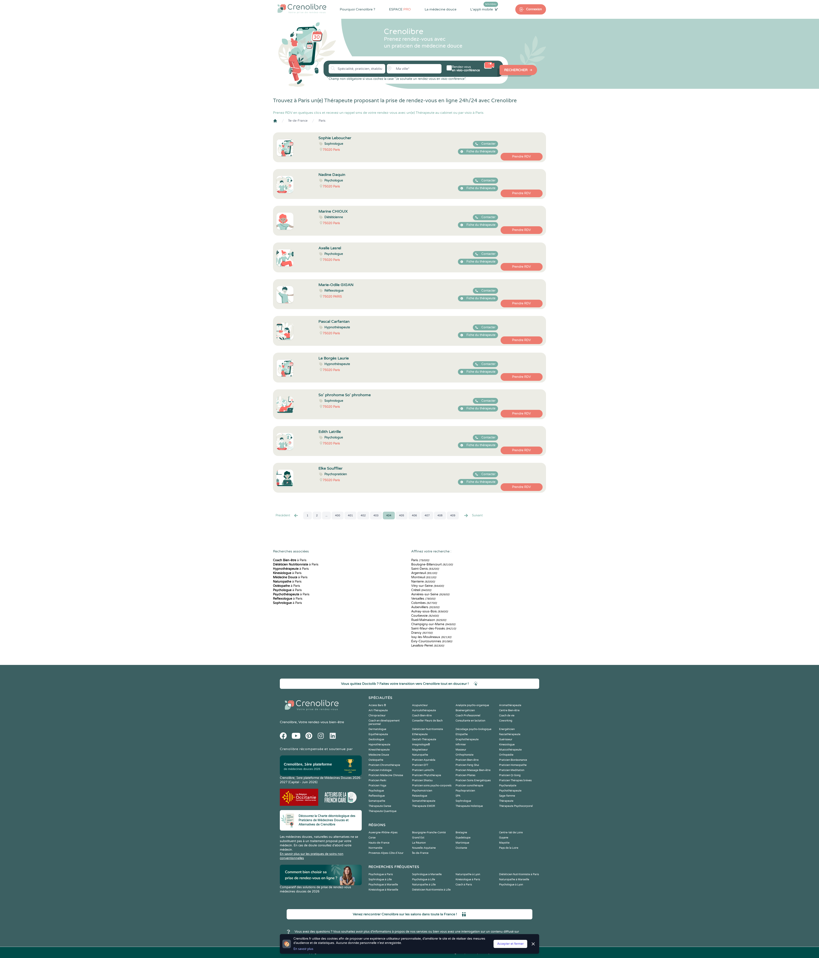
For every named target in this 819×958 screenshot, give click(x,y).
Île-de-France (298, 121)
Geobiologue (376, 739)
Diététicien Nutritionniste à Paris (519, 874)
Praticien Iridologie (380, 770)
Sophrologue (463, 800)
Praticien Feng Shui (467, 765)
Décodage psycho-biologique (473, 729)
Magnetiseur (420, 749)
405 (401, 515)
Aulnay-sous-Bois (429, 611)
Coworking (505, 720)
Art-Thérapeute (378, 710)
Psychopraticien (465, 790)
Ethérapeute (420, 734)
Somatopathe (377, 800)
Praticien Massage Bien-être (473, 770)
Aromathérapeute (510, 705)
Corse (372, 837)
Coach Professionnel (468, 715)
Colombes (424, 603)
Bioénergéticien (465, 710)
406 (414, 515)
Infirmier (461, 744)
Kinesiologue (507, 744)
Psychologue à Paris (381, 874)
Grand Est (418, 837)
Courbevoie (425, 616)
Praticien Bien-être (467, 759)
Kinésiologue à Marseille (383, 889)
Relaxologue (419, 795)
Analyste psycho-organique (472, 705)
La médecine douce (440, 9)
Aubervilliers (425, 607)
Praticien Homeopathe (513, 765)
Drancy (422, 633)
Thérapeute (506, 800)
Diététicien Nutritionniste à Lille (431, 889)
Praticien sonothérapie (469, 785)
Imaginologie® (421, 744)
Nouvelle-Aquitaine (424, 847)
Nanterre (423, 581)
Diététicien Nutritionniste (427, 729)
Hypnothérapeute (379, 744)
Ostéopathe (376, 759)
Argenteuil (424, 573)
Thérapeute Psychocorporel (516, 806)
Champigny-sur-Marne (433, 624)
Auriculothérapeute (424, 710)
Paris (322, 121)
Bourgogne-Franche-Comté (429, 832)
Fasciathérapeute (509, 734)
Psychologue (376, 790)
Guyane (503, 837)
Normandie (375, 847)
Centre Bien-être (509, 710)
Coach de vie (506, 715)
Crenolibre (288, 722)
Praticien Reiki (377, 780)
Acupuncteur (420, 705)
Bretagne (461, 832)
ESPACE (400, 9)
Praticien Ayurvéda (423, 759)
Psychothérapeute (510, 790)
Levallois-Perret (427, 645)
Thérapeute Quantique (382, 811)
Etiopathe (462, 734)
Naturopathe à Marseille (514, 879)
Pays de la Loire (508, 847)
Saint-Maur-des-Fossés (433, 628)
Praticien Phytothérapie (426, 775)
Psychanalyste (507, 785)
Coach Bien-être (422, 715)
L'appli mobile (483, 9)
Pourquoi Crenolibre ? (357, 9)
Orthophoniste (464, 754)
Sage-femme (507, 795)
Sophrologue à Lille (380, 879)
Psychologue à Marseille (383, 884)
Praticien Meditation (511, 770)
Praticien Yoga (377, 785)
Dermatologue (377, 729)
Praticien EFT (420, 765)
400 (337, 515)
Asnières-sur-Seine (430, 594)
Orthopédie (506, 754)
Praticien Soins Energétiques (473, 780)
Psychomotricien (422, 790)
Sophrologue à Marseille (427, 874)
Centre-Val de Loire (511, 832)
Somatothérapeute (423, 800)
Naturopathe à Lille (424, 884)
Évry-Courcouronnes (431, 641)
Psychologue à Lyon (511, 884)
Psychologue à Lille (423, 879)
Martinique (462, 842)
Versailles (423, 598)
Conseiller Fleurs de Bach (427, 720)
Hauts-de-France (379, 842)
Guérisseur (505, 739)
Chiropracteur (377, 715)
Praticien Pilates (465, 775)
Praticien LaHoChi (423, 770)
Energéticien (507, 729)
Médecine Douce (379, 754)
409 (452, 515)
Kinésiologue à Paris (468, 879)
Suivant (477, 515)
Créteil (421, 590)
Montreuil (423, 577)
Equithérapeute (378, 734)
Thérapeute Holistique (469, 806)
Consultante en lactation (470, 720)
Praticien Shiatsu (422, 780)
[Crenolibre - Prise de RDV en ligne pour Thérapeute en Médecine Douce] (302, 8)
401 (350, 515)
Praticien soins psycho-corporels (432, 785)
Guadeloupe (463, 837)
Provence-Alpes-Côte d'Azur (386, 852)
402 (363, 515)
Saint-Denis (425, 569)
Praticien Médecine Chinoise (386, 775)
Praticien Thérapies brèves (515, 780)
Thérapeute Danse (380, 806)
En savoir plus (303, 949)
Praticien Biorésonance (513, 759)
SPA (458, 795)
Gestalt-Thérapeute (424, 739)
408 (440, 515)
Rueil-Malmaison (428, 620)
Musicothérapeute (510, 749)
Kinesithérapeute (379, 749)
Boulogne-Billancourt (432, 564)
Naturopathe (420, 754)
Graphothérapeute (467, 739)
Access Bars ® (377, 705)
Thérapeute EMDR (423, 806)
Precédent (283, 515)
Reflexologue (377, 795)
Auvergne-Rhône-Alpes (383, 832)
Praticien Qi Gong (510, 775)
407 (427, 515)
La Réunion (419, 842)
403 (376, 515)
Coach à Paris (464, 884)
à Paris (289, 560)
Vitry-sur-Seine (427, 586)
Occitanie (461, 847)
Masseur (461, 749)
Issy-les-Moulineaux (431, 637)
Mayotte (504, 842)
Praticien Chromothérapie (384, 765)
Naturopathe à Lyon (468, 874)
